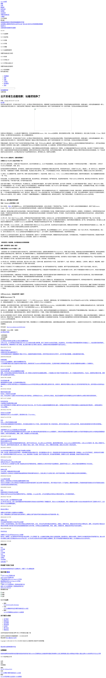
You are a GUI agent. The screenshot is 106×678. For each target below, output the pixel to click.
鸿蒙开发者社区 (5, 14)
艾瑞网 (37, 653)
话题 (5, 79)
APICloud (6, 439)
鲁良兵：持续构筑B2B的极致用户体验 (15, 480)
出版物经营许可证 (11, 646)
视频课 (2, 22)
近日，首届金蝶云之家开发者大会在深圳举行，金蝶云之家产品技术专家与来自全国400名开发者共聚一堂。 (30, 514)
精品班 (2, 7)
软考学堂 (21, 22)
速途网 (45, 653)
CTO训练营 (20, 612)
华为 (2, 420)
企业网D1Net (84, 653)
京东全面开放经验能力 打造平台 (12, 522)
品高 (2, 469)
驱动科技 (22, 653)
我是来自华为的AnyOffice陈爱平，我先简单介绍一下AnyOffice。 (18, 414)
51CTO (6, 605)
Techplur (17, 605)
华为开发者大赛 (5, 380)
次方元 (94, 653)
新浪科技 (3, 653)
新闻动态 (6, 621)
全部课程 (3, 24)
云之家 (5, 520)
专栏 (12, 27)
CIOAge (10, 605)
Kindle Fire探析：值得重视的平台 (13, 361)
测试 (5, 479)
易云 (2, 509)
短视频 (14, 22)
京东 (2, 531)
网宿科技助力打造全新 (9, 492)
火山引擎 (98, 653)
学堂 (2, 5)
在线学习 (3, 26)
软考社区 (3, 9)
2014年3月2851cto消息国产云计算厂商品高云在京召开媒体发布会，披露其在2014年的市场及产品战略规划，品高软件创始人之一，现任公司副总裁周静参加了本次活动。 (47, 463)
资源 (4, 27)
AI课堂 (2, 16)
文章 (2, 27)
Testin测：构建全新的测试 (10, 471)
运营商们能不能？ (9, 352)
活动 (5, 85)
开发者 (5, 392)
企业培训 (3, 13)
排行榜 (10, 22)
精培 (11, 612)
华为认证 (19, 24)
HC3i (13, 605)
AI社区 (6, 81)
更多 (8, 572)
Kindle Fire (3, 369)
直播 (14, 27)
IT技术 (28, 24)
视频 (5, 78)
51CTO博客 (7, 608)
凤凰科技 (18, 653)
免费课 (2, 11)
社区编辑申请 (4, 90)
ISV (8, 509)
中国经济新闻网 (51, 653)
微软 (2, 392)
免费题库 (40, 24)
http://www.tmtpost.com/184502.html (16, 327)
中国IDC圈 (78, 653)
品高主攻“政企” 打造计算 (11, 462)
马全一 (10, 206)
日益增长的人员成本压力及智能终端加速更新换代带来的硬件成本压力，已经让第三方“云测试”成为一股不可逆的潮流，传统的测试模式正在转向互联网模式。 (44, 473)
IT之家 (58, 653)
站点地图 (6, 622)
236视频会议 (72, 653)
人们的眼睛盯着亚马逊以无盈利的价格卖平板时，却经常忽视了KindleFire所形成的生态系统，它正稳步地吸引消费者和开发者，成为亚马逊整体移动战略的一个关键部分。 (47, 363)
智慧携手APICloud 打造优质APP (13, 429)
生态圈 (8, 369)
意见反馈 (6, 624)
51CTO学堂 (7, 612)
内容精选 (6, 76)
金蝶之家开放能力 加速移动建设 (12, 512)
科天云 (2, 401)
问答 (7, 27)
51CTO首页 (4, 1)
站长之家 (41, 653)
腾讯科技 (8, 653)
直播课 (17, 22)
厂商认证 (24, 24)
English (5, 626)
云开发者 (6, 332)
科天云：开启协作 (8, 393)
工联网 (62, 653)
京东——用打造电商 (9, 422)
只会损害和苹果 (9, 403)
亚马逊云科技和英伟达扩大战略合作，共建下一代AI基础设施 (17, 568)
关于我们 (6, 619)
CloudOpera (6, 460)
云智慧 (2, 439)
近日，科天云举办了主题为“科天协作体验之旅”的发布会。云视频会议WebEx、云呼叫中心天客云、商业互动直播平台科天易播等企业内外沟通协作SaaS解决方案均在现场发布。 (49, 395)
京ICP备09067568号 (11, 637)
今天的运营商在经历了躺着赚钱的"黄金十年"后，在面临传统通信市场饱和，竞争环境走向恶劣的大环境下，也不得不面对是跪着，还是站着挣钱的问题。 (43, 354)
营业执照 (3, 646)
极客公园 (66, 653)
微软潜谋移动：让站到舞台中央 (13, 382)
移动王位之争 (6, 441)
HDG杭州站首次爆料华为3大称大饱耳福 (15, 450)
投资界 (90, 653)
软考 (10, 24)
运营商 (2, 359)
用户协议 (6, 628)
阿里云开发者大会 (6, 350)
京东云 (5, 531)
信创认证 (14, 24)
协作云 (6, 401)
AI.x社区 (26, 608)
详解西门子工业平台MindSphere (12, 534)
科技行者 (27, 653)
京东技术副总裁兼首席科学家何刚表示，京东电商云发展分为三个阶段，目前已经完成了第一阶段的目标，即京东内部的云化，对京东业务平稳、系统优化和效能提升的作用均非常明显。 (51, 424)
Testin (2, 479)
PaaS (10, 460)
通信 (5, 359)
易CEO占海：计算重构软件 (11, 499)
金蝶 (2, 520)
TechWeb (32, 653)
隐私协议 (6, 629)
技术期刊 (6, 83)
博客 (2, 3)
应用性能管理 (13, 439)
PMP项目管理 (34, 24)
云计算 (2, 332)
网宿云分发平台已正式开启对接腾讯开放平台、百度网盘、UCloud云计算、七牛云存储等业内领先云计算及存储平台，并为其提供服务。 (38, 494)
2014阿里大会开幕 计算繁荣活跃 (14, 340)
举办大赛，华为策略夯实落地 (12, 371)
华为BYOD (5, 412)
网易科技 (13, 653)
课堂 (9, 27)
